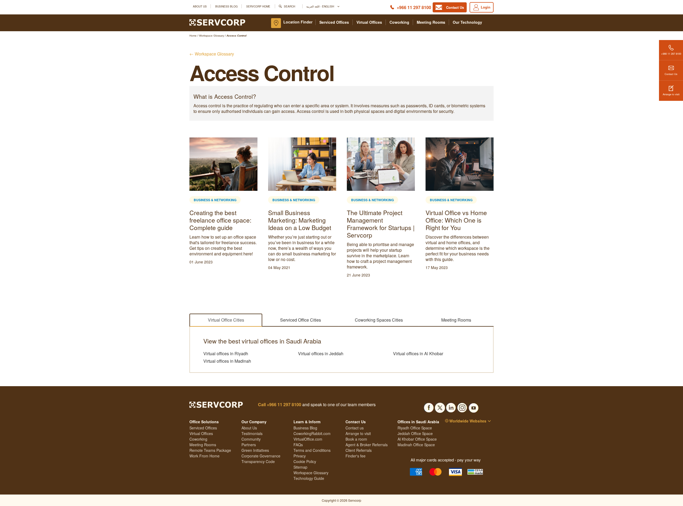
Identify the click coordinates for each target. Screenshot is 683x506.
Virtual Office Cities (226, 320)
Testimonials (252, 433)
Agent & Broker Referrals (367, 444)
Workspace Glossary (310, 472)
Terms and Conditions (312, 450)
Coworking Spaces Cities (379, 320)
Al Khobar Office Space (417, 439)
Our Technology (467, 22)
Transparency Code (258, 461)
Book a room (356, 439)
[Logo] (217, 22)
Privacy (299, 455)
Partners (248, 444)
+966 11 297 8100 (414, 7)
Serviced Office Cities (300, 320)
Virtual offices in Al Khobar (418, 354)
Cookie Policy (304, 461)
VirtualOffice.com (307, 439)
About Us (200, 6)
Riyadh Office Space (415, 427)
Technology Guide (308, 478)
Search (289, 6)
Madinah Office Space (416, 444)
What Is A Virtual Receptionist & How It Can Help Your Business (299, 220)
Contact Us (671, 74)
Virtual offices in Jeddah (320, 354)
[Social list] (429, 406)
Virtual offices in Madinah (227, 361)
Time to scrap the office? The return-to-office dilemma (378, 220)
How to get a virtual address (450, 216)
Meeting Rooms (431, 22)
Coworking (399, 22)
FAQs (298, 444)
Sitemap (300, 467)
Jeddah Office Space (415, 433)
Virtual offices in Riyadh (225, 354)
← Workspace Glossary (211, 54)
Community (251, 439)
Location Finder (297, 22)
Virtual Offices (369, 22)
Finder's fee (356, 455)
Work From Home (204, 455)
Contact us (355, 427)
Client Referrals (359, 450)
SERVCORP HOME (258, 6)
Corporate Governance (260, 455)
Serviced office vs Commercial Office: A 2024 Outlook (216, 220)
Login (485, 7)
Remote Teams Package (210, 450)
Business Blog (226, 6)
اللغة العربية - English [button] (320, 6)
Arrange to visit (671, 94)
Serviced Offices (334, 22)
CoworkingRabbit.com (312, 433)
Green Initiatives (255, 450)
